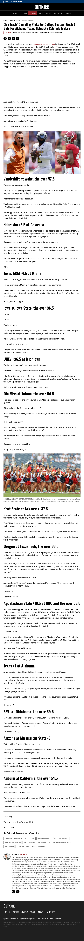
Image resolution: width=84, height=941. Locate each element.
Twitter (9, 38)
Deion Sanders (29, 842)
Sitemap (58, 919)
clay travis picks (44, 838)
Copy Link (17, 38)
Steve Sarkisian (23, 846)
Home (6, 20)
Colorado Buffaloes (13, 842)
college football (61, 838)
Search (68, 13)
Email (13, 38)
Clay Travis (7, 32)
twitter (17, 891)
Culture (24, 13)
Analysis (33, 13)
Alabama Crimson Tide (13, 838)
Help (38, 919)
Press (51, 919)
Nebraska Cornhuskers (62, 842)
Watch (41, 13)
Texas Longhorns (39, 846)
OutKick (42, 7)
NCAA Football (44, 842)
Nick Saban (9, 846)
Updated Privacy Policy (27, 919)
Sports (15, 13)
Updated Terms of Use (11, 919)
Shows (48, 13)
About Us (45, 919)
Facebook (5, 38)
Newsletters (58, 13)
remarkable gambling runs (44, 44)
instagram (13, 891)
